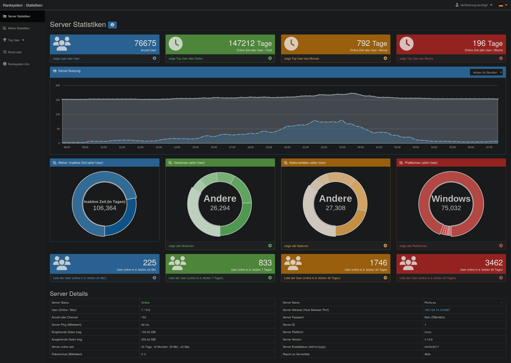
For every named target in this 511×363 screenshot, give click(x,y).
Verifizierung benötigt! (474, 5)
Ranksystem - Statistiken (23, 5)
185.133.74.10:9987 (437, 310)
